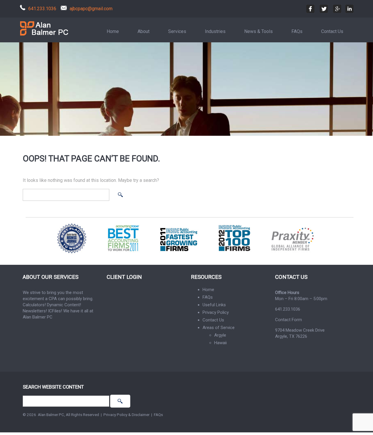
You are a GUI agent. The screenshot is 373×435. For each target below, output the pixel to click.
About (143, 31)
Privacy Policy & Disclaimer (126, 414)
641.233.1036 (42, 8)
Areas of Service (219, 327)
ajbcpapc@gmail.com (91, 8)
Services (177, 31)
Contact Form (288, 319)
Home (113, 31)
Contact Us (332, 31)
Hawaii (220, 342)
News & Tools (258, 31)
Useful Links (214, 304)
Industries (215, 31)
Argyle (220, 335)
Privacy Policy (216, 312)
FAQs (296, 31)
